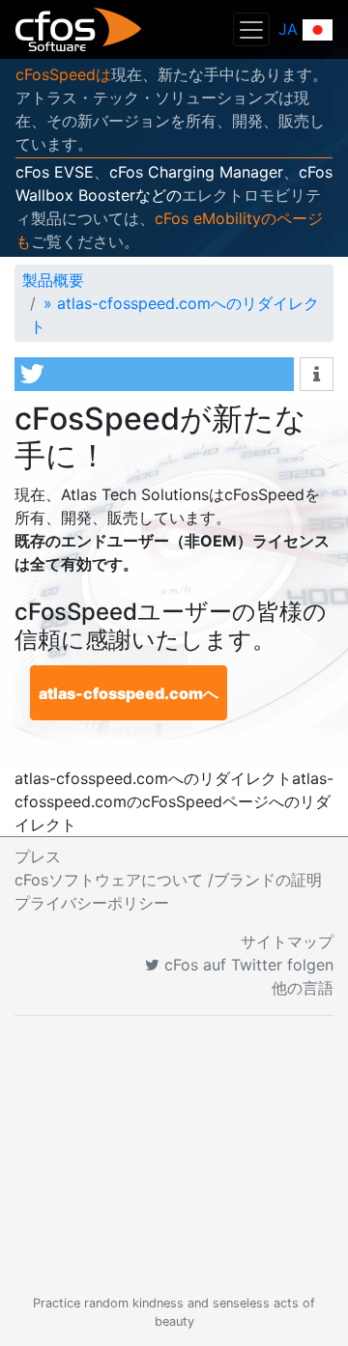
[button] (154, 374)
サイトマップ (287, 941)
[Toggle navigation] (251, 29)
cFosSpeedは (63, 74)
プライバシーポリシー (91, 902)
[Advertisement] (174, 1154)
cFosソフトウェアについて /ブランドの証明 (168, 879)
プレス (37, 856)
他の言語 (303, 987)
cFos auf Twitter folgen (247, 964)
